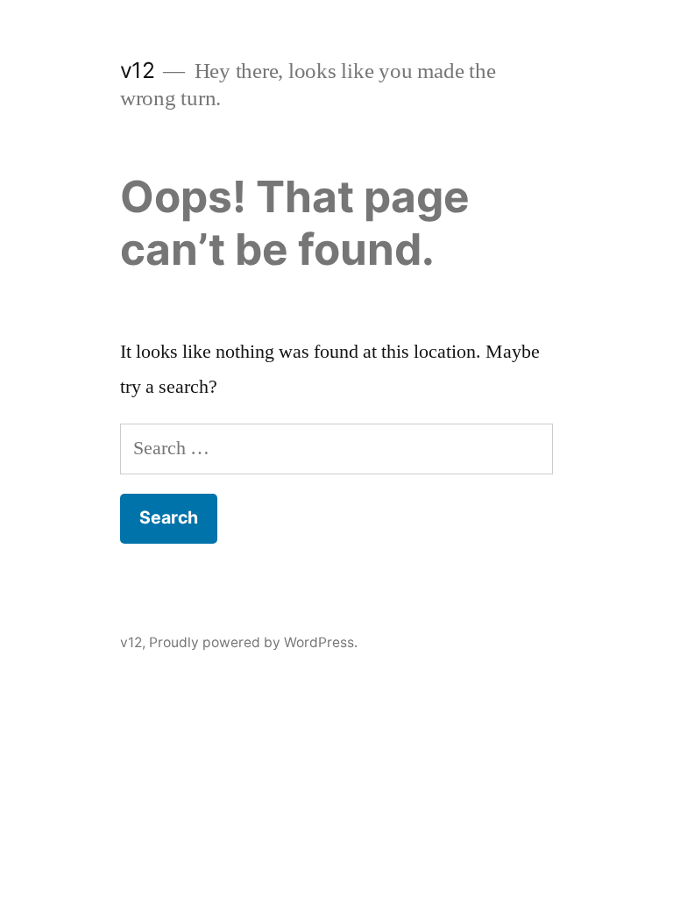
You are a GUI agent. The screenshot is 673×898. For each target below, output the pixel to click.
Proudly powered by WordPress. (253, 642)
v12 (137, 70)
